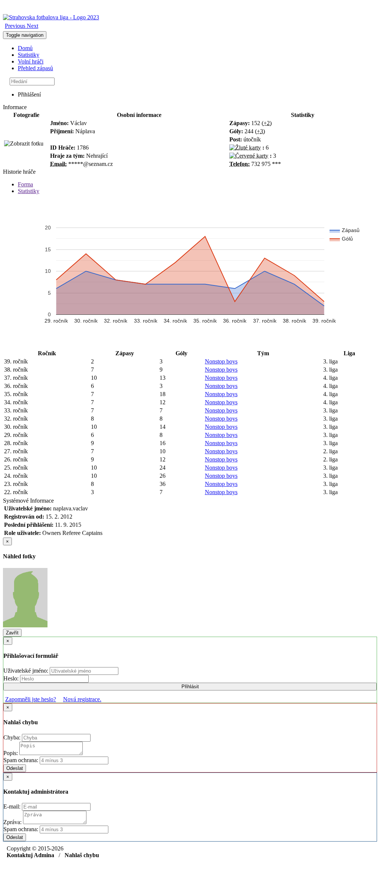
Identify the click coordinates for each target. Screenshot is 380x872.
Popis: (11, 753)
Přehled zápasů (35, 68)
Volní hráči (30, 61)
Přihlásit (190, 686)
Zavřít (12, 633)
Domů (25, 48)
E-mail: (12, 806)
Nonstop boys (221, 361)
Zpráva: (13, 822)
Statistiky (28, 55)
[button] (16, 26)
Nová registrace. (82, 699)
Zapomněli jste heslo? (30, 699)
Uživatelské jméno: (26, 670)
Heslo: (11, 678)
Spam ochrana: (20, 760)
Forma (25, 184)
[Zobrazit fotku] (23, 143)
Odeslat (14, 768)
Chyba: (12, 737)
